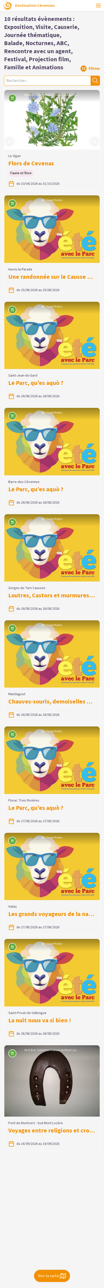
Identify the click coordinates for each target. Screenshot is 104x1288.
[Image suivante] (95, 119)
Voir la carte (48, 1276)
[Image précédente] (9, 119)
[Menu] (98, 6)
